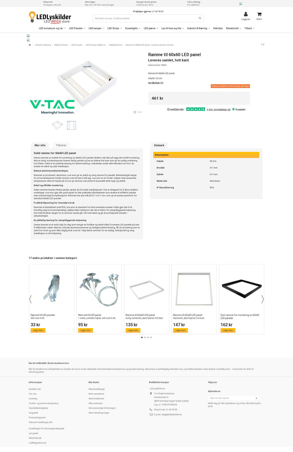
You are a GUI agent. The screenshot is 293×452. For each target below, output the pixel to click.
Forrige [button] (30, 83)
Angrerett (33, 412)
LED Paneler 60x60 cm (96, 45)
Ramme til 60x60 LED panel (144, 316)
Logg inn (245, 19)
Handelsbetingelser (38, 408)
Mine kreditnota (96, 398)
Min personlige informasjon (102, 408)
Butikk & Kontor (61, 45)
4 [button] (151, 337)
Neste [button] (143, 83)
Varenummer (154, 65)
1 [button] (142, 337)
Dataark (159, 145)
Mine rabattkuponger (99, 412)
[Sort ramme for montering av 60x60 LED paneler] (242, 289)
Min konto (94, 382)
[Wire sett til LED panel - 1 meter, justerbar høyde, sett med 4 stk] (99, 289)
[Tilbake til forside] (30, 45)
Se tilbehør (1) (155, 83)
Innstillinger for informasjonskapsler (46, 428)
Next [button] (263, 299)
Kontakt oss (35, 389)
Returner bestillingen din (40, 422)
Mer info (40, 145)
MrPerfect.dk (35, 438)
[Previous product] (261, 44)
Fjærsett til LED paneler (43, 316)
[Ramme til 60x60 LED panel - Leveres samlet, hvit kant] (57, 125)
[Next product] (263, 44)
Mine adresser (96, 403)
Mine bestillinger (97, 389)
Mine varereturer (96, 394)
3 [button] (148, 337)
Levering (33, 398)
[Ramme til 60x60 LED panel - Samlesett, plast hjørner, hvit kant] (194, 289)
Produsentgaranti (37, 417)
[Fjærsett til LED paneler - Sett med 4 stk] (52, 289)
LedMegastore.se (37, 442)
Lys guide (33, 433)
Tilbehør (61, 145)
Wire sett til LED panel (96, 316)
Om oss (32, 394)
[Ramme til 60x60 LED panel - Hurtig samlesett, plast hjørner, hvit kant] (147, 289)
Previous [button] (30, 299)
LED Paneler (76, 45)
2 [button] (145, 337)
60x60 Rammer (115, 45)
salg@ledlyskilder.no (172, 414)
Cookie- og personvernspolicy (43, 403)
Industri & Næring (43, 45)
